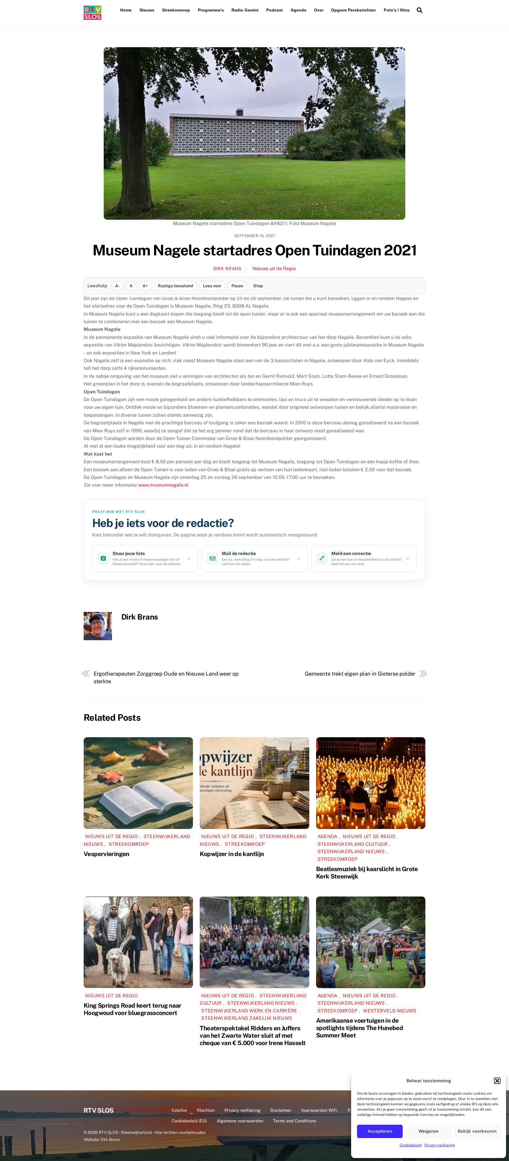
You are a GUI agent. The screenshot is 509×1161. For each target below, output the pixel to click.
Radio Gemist (245, 10)
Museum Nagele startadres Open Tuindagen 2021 (254, 250)
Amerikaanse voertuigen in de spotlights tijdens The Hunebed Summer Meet (359, 1028)
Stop (258, 285)
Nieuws (147, 10)
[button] (497, 1081)
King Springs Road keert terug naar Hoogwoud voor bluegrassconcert (132, 1009)
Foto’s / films (397, 10)
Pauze (237, 285)
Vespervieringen (106, 854)
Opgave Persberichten (353, 10)
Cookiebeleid (411, 1145)
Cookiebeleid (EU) (189, 1120)
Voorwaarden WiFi (319, 1110)
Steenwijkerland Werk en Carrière (249, 1011)
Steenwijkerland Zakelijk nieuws (246, 1018)
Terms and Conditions (294, 1120)
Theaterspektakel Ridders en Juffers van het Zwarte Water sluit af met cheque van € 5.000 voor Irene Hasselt (252, 1035)
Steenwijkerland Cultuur (352, 844)
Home (126, 10)
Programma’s (211, 10)
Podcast (274, 10)
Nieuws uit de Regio (274, 268)
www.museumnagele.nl (163, 485)
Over (318, 10)
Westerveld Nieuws (389, 1011)
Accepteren (380, 1131)
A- (117, 285)
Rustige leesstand (175, 285)
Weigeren (429, 1131)
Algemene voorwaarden (240, 1120)
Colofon (179, 1110)
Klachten (206, 1110)
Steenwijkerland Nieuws (351, 851)
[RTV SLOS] (92, 17)
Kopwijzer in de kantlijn (232, 854)
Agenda (298, 10)
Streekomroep (176, 10)
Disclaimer (280, 1110)
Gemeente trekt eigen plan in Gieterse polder (360, 674)
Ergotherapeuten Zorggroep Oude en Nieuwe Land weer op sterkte (166, 677)
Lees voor (212, 285)
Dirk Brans (227, 268)
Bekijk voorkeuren (477, 1131)
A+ (145, 285)
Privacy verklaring (439, 1145)
